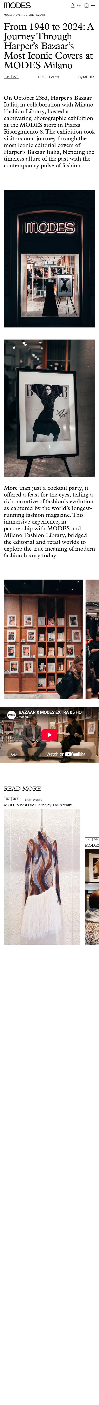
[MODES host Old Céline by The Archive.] (42, 877)
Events (20, 14)
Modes (8, 14)
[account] (72, 5)
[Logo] (17, 5)
